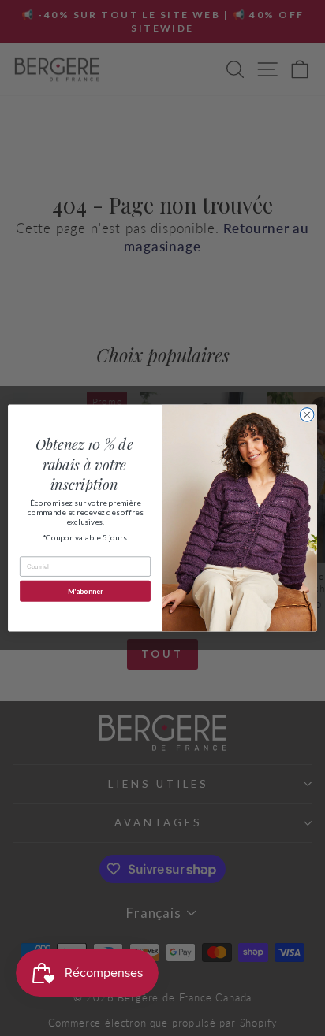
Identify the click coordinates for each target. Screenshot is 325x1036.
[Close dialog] (307, 415)
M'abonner (85, 591)
